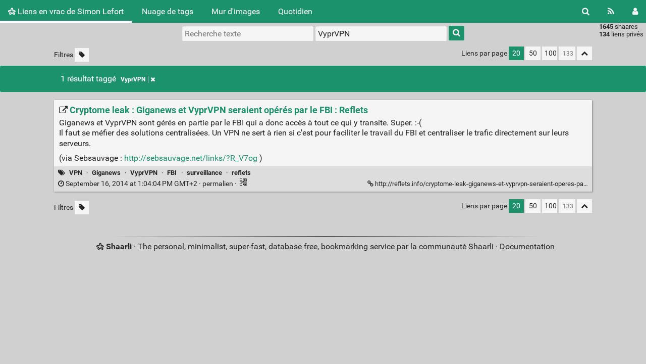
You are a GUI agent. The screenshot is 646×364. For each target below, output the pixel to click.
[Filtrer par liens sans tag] (82, 55)
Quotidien (295, 11)
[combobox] (381, 33)
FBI (172, 172)
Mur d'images (235, 11)
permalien (149, 183)
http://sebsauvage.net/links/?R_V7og (190, 158)
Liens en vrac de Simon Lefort (70, 11)
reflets (241, 172)
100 (551, 53)
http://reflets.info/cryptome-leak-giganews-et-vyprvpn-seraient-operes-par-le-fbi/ (489, 184)
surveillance (204, 172)
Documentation (527, 246)
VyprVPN (133, 79)
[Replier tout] (584, 53)
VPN (75, 172)
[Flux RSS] (611, 11)
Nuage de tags (167, 11)
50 (533, 53)
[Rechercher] (586, 11)
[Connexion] (635, 11)
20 (516, 53)
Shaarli (119, 246)
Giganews (106, 172)
